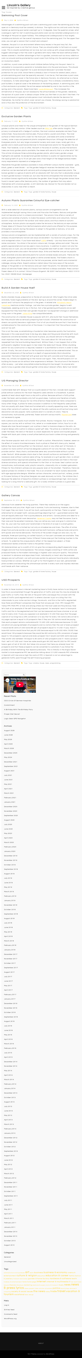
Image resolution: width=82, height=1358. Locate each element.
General (17, 108)
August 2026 (9, 730)
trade (53, 1291)
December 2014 (10, 1061)
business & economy (55, 1272)
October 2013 (10, 1097)
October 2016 (10, 1012)
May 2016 (8, 1035)
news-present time (31, 1288)
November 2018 (10, 905)
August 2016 (9, 1021)
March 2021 (9, 793)
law (72, 1281)
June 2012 (8, 1160)
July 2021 (8, 775)
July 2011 (8, 1200)
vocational (19, 1294)
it (69, 1282)
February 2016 (10, 1048)
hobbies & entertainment (13, 1282)
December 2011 (10, 1182)
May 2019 (8, 887)
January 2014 (9, 1088)
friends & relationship (20, 1278)
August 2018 (9, 918)
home (25, 1282)
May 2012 (8, 1164)
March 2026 (9, 748)
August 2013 (9, 1102)
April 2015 (8, 1057)
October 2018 (10, 909)
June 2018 (8, 927)
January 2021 (9, 802)
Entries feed (9, 1309)
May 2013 (8, 1115)
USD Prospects (11, 580)
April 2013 (8, 1120)
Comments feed (10, 1314)
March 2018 (9, 941)
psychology (65, 1288)
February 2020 (10, 847)
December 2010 (10, 1231)
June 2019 (8, 882)
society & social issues (22, 1291)
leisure (6, 1285)
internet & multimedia (58, 1282)
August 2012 (9, 1155)
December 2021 (10, 762)
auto (32, 1272)
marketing (28, 1285)
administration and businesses (14, 1272)
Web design (29, 1294)
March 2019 (9, 891)
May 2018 (8, 932)
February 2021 (10, 797)
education (41, 1276)
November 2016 (10, 1008)
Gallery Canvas (11, 495)
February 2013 (10, 1129)
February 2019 (10, 896)
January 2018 (9, 950)
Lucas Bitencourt (46, 89)
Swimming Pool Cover (15, 15)
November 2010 (10, 1236)
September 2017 (11, 967)
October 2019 (10, 865)
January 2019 (9, 900)
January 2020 (9, 851)
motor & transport (52, 1285)
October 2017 (10, 963)
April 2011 (8, 1214)
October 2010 (10, 1240)
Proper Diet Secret (12, 714)
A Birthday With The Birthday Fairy (18, 709)
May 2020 (8, 833)
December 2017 (10, 954)
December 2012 (10, 1138)
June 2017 (8, 981)
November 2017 (10, 959)
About (41, 1343)
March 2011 (9, 1218)
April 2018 (8, 936)
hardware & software (60, 1279)
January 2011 (9, 1227)
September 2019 (11, 869)
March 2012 (9, 1173)
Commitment (9, 705)
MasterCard (67, 414)
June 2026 (8, 735)
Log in (6, 1305)
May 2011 (8, 1209)
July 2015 (8, 1053)
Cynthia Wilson (22, 20)
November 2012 (10, 1142)
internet (41, 1281)
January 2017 (9, 999)
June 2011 (8, 1205)
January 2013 (9, 1133)
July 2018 (8, 923)
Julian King (27, 313)
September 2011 (11, 1196)
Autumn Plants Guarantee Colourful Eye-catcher (31, 200)
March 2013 (9, 1124)
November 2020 (10, 811)
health (74, 1278)
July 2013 (8, 1106)
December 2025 (10, 753)
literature (19, 1285)
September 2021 (11, 766)
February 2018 (10, 945)
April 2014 (8, 1075)
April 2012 (8, 1169)
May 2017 (8, 985)
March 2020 (9, 842)
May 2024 (8, 757)
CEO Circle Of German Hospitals (17, 700)
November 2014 (10, 1066)
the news (39, 1291)
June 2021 (8, 780)
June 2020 (8, 829)
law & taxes (77, 1281)
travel (61, 1291)
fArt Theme (32, 1354)
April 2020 (8, 838)
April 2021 (8, 789)
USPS (43, 240)
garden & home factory (42, 108)
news (47, 663)
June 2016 (8, 1030)
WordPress (50, 1354)
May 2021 (8, 784)
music (61, 1285)
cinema (36, 663)
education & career (57, 1275)
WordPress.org (10, 1318)
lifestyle (12, 1285)
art (27, 1272)
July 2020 (8, 824)
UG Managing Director (15, 380)
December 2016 (10, 1003)
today (48, 1291)
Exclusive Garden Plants (16, 116)
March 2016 (9, 1044)
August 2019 (9, 874)
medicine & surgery (39, 1285)
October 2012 (10, 1146)
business (38, 1273)
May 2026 (8, 739)
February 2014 (10, 1084)
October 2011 (10, 1191)
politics (56, 1288)
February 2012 (10, 1178)
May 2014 (8, 1070)
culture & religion (27, 1275)
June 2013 (8, 1111)
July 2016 (8, 1026)
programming (55, 663)
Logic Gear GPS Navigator (15, 718)
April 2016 (8, 1039)
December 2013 (10, 1093)
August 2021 (9, 771)
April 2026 (8, 744)
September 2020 (11, 815)
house (54, 108)
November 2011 (10, 1187)
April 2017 (8, 990)
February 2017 (10, 994)
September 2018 (11, 914)
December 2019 (10, 856)
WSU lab (49, 128)
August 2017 (9, 972)
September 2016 (11, 1017)
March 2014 (9, 1079)
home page (31, 1282)
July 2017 (8, 976)
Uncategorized (10, 1261)
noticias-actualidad (45, 1288)
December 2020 (10, 806)
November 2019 (10, 860)
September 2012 (11, 1151)
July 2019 (8, 878)
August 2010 (9, 1245)
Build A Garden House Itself (18, 288)
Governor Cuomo (44, 518)
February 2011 (10, 1223)
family (72, 1276)
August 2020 (9, 820)
